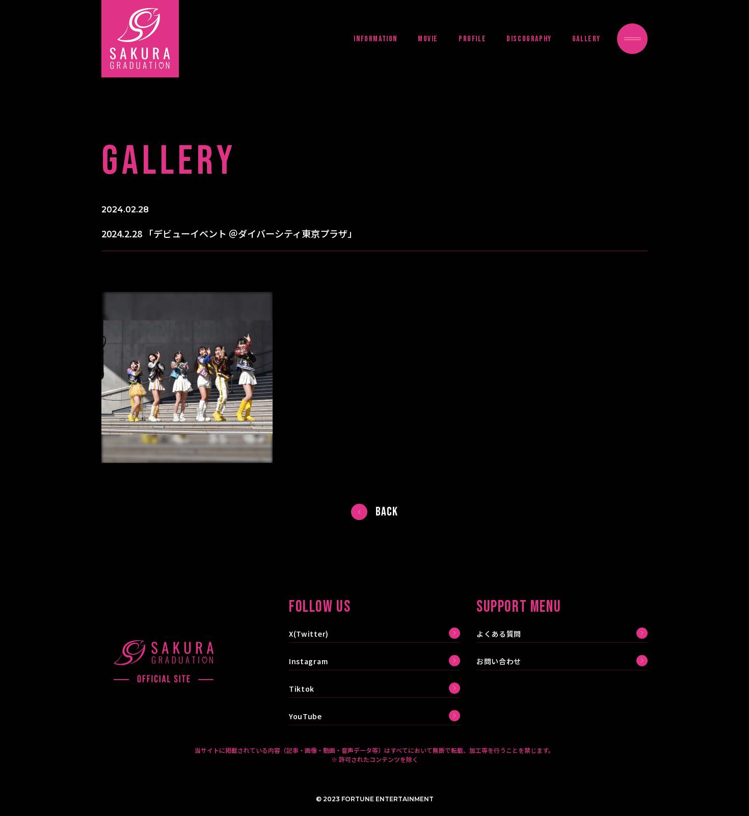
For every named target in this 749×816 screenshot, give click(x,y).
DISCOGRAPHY (529, 39)
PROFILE (472, 39)
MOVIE (428, 39)
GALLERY (586, 39)
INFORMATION (375, 39)
